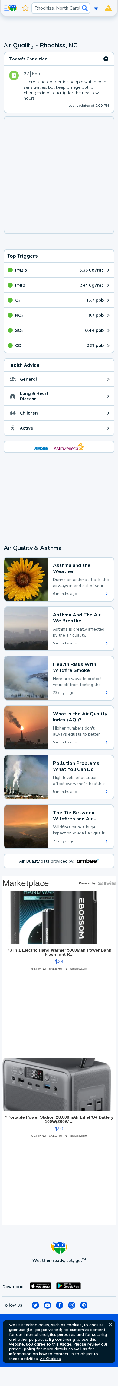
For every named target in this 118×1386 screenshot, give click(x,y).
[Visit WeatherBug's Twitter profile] (35, 1305)
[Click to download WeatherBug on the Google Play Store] (68, 1286)
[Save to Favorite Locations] (25, 8)
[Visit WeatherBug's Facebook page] (59, 1305)
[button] (110, 1325)
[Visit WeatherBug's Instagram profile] (71, 1305)
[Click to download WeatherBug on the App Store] (40, 1286)
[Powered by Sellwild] (107, 883)
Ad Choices (50, 1358)
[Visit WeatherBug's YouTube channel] (47, 1305)
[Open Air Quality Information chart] (106, 59)
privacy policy (22, 1348)
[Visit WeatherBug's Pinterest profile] (83, 1305)
